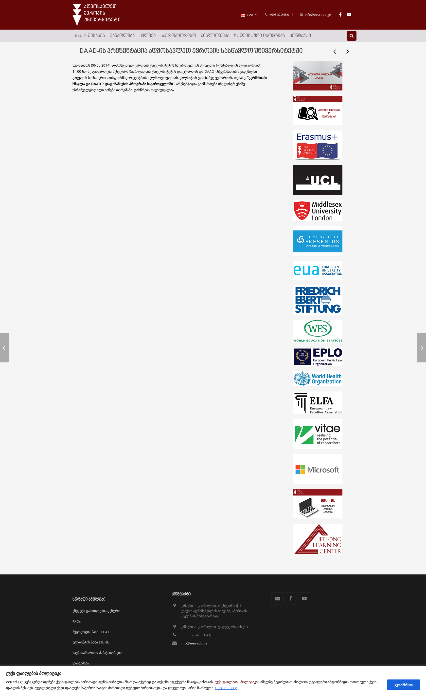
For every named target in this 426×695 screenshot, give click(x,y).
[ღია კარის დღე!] (335, 51)
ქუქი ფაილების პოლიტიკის (236, 681)
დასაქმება (80, 663)
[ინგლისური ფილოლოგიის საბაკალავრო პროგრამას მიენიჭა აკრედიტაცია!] (347, 51)
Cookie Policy (226, 687)
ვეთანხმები (403, 684)
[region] (213, 680)
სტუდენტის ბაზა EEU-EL (90, 642)
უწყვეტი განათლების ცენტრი (96, 610)
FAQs (76, 621)
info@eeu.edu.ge (318, 14)
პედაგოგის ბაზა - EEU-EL (91, 631)
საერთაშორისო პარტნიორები (97, 652)
